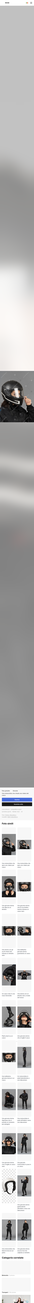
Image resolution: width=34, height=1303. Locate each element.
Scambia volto (18, 804)
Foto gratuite (6, 790)
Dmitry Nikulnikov (10, 815)
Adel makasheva (12, 817)
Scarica (17, 799)
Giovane (15, 790)
